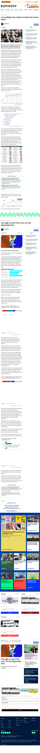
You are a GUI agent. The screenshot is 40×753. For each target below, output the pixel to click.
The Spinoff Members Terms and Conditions (14, 735)
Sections (20, 9)
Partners (2, 725)
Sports (10, 723)
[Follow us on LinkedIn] (10, 733)
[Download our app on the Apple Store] (33, 733)
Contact (17, 720)
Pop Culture (8, 9)
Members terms (26, 722)
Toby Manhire (6, 23)
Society (10, 720)
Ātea (12, 9)
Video (2, 720)
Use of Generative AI (18, 724)
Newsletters (36, 9)
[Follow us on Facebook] (2, 733)
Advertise (21, 720)
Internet (2, 723)
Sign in (36, 1)
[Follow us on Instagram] (8, 733)
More (25, 9)
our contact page (8, 740)
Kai (1, 722)
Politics (2, 9)
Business (10, 727)
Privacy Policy (3, 735)
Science (2, 727)
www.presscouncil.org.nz (4, 741)
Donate (25, 720)
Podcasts (30, 9)
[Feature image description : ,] (31, 648)
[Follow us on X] (4, 733)
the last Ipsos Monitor (5, 111)
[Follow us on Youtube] (6, 733)
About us (17, 722)
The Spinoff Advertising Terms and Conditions (8, 736)
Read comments (12, 511)
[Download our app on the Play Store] (34, 733)
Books (16, 9)
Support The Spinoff (6, 1)
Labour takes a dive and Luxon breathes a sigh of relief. (11, 494)
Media (9, 725)
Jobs (20, 722)
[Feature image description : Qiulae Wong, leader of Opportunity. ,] (11, 650)
